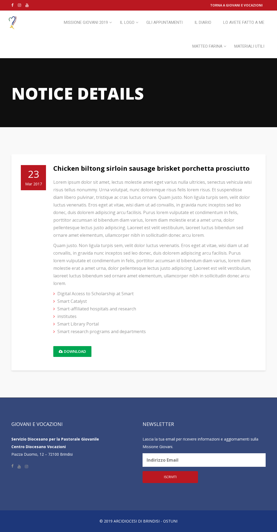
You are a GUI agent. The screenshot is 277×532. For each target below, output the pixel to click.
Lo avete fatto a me (243, 22)
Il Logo (127, 22)
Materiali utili (249, 46)
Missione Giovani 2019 (86, 22)
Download (74, 351)
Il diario (202, 22)
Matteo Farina (207, 46)
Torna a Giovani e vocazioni (236, 5)
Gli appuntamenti (164, 22)
